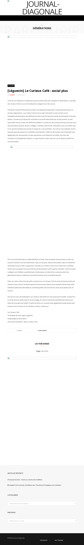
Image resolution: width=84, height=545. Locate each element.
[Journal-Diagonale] (42, 7)
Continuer (42, 330)
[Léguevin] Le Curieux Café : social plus (38, 90)
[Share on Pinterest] (70, 330)
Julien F (12, 95)
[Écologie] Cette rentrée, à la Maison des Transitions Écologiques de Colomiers (34, 485)
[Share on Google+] (67, 330)
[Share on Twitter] (65, 330)
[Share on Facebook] (62, 330)
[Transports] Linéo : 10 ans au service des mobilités (25, 480)
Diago (38, 351)
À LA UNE (11, 86)
